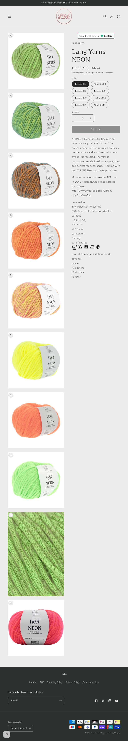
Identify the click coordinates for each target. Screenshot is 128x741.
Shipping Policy (55, 682)
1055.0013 (80, 91)
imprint (33, 682)
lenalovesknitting (97, 733)
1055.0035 (100, 91)
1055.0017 (99, 105)
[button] (9, 16)
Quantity (76, 112)
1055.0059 (81, 98)
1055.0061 (80, 105)
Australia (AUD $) (19, 728)
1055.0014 (100, 98)
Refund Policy (73, 682)
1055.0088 (100, 84)
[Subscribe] (60, 700)
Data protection (91, 682)
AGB (42, 682)
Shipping (89, 73)
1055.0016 (80, 84)
